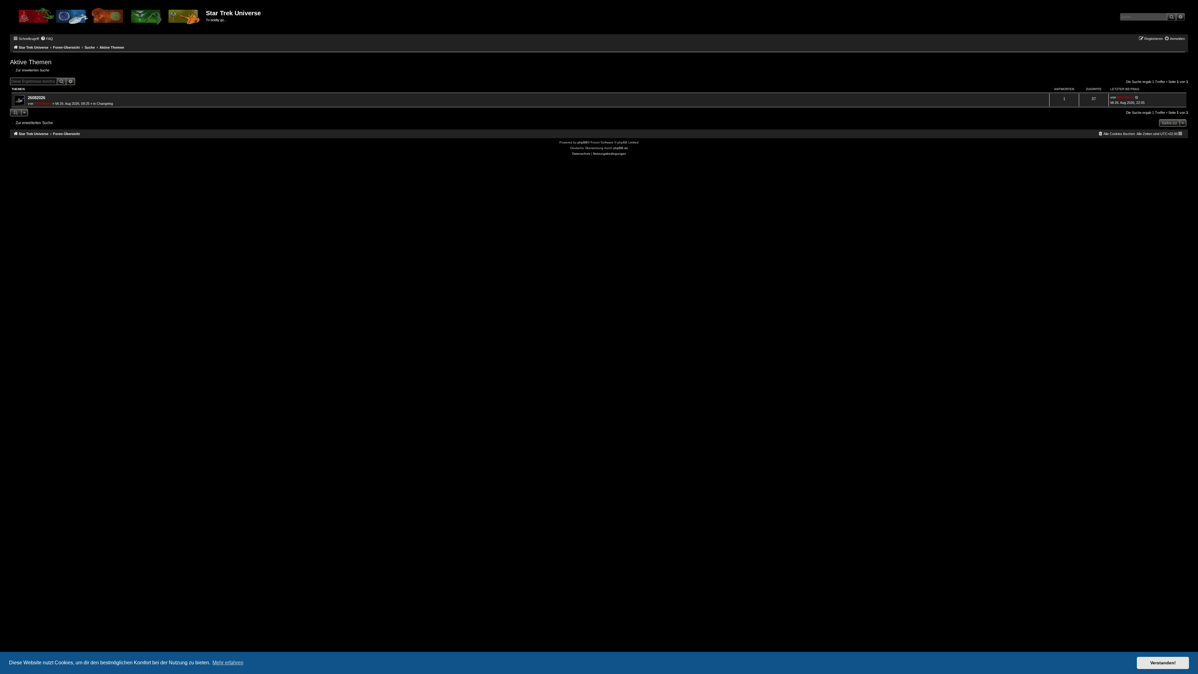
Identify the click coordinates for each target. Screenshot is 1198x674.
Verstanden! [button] (1163, 662)
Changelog (105, 103)
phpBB (582, 142)
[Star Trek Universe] (109, 18)
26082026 (36, 97)
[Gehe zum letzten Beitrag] (1137, 97)
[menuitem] (47, 38)
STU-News (42, 103)
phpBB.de (620, 148)
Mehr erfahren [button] (227, 662)
